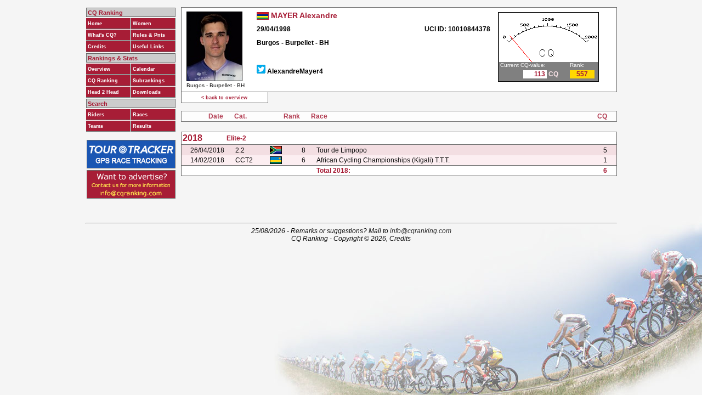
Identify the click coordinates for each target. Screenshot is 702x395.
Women (142, 23)
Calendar (144, 69)
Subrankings (149, 80)
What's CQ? (102, 35)
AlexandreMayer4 (295, 71)
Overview (99, 69)
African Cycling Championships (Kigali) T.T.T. (383, 160)
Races (140, 114)
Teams (95, 126)
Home (95, 23)
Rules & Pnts (149, 35)
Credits (97, 46)
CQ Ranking (103, 80)
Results (142, 126)
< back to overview (224, 97)
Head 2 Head (103, 92)
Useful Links (148, 46)
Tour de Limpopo (341, 150)
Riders (96, 114)
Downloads (147, 92)
